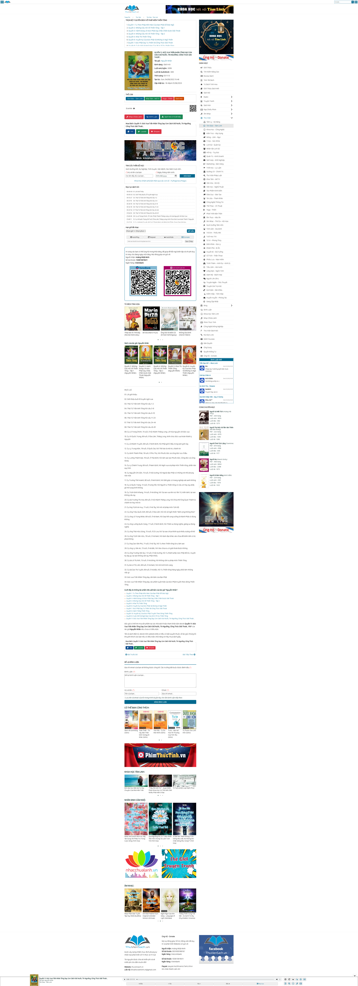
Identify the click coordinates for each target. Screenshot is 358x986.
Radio (206, 97)
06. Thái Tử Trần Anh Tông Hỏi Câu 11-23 (142, 207)
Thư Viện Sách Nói (211, 331)
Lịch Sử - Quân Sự (214, 145)
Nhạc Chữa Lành (135, 117)
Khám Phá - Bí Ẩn (213, 248)
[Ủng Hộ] (216, 60)
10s (170, 984)
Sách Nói (179, 98)
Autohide (169, 237)
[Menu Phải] (356, 3)
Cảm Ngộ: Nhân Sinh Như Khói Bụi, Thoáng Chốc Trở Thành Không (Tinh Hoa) (184, 838)
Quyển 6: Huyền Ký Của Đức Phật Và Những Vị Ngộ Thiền (150, 40)
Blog (205, 305)
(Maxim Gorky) (218, 459)
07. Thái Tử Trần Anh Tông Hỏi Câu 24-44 (143, 210)
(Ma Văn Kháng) (221, 428)
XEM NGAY (187, 176)
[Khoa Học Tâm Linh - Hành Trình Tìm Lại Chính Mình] (216, 526)
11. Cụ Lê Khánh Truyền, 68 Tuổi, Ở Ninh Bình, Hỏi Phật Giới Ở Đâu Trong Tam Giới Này (156, 222)
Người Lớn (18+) (213, 278)
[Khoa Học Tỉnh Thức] (160, 161)
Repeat (153, 237)
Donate (187, 237)
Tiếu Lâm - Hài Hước (214, 267)
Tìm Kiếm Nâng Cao (211, 72)
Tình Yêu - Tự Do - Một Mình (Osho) (145, 730)
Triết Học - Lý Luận (214, 168)
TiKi (131, 131)
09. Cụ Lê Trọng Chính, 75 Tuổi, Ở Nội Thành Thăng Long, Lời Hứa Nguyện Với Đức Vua (157, 216)
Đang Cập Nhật (212, 301)
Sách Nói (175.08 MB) (173, 117)
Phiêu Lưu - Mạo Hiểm (215, 259)
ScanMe (129, 108)
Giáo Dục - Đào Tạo (214, 194)
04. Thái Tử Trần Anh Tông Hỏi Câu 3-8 (142, 201)
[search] (352, 2)
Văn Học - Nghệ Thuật (215, 187)
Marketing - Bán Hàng (215, 164)
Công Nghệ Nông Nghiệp (213, 326)
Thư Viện (138, 17)
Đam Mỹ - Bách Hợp (214, 275)
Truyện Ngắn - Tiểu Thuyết (217, 282)
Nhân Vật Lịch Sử (213, 149)
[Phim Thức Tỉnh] (160, 767)
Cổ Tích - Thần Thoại (215, 256)
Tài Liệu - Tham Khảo (215, 198)
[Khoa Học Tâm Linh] (216, 53)
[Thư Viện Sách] (7, 3)
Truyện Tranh (209, 101)
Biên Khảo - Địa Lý (214, 244)
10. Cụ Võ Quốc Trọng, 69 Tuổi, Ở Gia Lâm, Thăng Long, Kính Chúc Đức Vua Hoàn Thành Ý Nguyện (160, 219)
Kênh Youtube (209, 339)
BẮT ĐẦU (191, 231)
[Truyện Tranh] (179, 878)
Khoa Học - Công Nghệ (215, 129)
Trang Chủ (127, 17)
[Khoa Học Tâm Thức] (200, 13)
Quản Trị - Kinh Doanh (215, 156)
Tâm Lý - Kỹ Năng (213, 122)
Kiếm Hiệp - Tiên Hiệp (215, 294)
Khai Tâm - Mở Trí (152, 98)
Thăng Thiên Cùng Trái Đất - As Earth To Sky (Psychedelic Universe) (169, 914)
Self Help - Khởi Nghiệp (216, 160)
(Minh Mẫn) (221, 475)
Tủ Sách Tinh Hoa (210, 84)
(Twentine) (221, 443)
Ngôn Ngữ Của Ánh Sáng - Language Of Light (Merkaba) (150, 914)
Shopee (157, 131)
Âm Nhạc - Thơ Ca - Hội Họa (217, 221)
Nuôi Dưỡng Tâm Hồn (215, 225)
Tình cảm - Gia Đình (214, 229)
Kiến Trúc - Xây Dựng (215, 133)
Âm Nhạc (207, 114)
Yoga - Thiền (167, 98)
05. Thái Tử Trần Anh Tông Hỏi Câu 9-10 (142, 204)
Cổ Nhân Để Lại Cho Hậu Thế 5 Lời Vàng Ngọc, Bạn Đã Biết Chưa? (184, 790)
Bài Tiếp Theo (188, 654)
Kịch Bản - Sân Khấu (214, 290)
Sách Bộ (207, 93)
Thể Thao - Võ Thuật (214, 206)
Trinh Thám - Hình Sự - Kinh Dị (218, 263)
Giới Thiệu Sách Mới (211, 88)
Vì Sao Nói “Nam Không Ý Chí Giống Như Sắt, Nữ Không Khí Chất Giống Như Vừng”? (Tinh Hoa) (159, 839)
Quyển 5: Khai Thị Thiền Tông (139, 37)
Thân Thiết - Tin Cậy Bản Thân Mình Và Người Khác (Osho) (129, 732)
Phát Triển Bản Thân (214, 214)
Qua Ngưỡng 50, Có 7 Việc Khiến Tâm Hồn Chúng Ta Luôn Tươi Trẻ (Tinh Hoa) (135, 838)
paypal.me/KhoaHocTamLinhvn (180, 966)
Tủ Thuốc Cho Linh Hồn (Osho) (174, 730)
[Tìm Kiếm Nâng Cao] (289, 983)
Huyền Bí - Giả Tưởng (215, 252)
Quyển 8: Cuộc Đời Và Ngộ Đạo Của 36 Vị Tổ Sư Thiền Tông (151, 46)
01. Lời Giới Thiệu (135, 191)
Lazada (143, 131)
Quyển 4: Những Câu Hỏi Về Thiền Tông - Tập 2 (146, 34)
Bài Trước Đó (132, 654)
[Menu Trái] (2, 3)
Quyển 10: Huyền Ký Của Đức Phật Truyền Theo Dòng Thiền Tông (149, 613)
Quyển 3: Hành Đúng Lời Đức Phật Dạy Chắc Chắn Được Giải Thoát (154, 31)
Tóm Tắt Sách (209, 80)
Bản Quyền (208, 343)
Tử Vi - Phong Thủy (214, 240)
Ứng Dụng (208, 347)
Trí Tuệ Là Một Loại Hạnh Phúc (159, 788)
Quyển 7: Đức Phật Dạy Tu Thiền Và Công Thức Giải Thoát (150, 43)
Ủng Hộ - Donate (210, 356)
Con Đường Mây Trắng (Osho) (188, 730)
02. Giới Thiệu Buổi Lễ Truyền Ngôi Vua (142, 195)
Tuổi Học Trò (211, 236)
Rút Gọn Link (209, 335)
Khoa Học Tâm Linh (211, 314)
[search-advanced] (289, 983)
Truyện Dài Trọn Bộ (214, 286)
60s (141, 984)
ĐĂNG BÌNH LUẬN (160, 702)
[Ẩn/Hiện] (355, 975)
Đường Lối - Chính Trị (215, 172)
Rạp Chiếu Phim (210, 109)
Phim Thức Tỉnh (210, 322)
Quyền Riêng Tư (210, 352)
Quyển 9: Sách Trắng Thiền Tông (137, 611)
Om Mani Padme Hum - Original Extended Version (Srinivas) (132, 914)
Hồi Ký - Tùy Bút (213, 152)
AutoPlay (135, 237)
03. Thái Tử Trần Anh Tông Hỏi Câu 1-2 (142, 198)
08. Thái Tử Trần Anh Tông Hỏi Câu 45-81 (143, 213)
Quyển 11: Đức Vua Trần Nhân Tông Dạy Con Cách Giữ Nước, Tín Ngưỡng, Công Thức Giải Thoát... (160, 618)
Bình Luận (153, 117)
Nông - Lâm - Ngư (214, 137)
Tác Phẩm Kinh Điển (214, 191)
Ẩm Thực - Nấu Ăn (214, 217)
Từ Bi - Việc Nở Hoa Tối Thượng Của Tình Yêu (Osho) (159, 732)
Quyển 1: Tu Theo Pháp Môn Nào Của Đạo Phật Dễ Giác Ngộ (151, 25)
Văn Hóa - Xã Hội (213, 183)
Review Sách (209, 76)
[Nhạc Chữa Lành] (143, 878)
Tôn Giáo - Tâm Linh (152, 17)
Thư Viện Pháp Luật (214, 175)
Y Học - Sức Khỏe (213, 141)
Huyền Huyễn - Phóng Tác (217, 298)
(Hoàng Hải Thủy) (220, 413)
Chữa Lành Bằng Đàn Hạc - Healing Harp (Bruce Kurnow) (186, 914)
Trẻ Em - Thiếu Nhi (214, 233)
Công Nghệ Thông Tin (215, 202)
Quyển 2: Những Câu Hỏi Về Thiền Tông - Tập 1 (146, 28)
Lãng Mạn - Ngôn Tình (215, 271)
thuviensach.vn (137, 967)
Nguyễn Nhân (166, 61)
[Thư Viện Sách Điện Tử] (216, 963)
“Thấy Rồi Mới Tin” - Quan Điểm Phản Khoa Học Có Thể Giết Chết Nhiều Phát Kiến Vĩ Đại (136, 790)
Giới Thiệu (208, 67)
